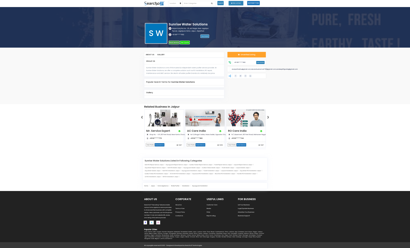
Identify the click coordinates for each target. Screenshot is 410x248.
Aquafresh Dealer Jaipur (153, 171)
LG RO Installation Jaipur (153, 177)
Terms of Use (179, 208)
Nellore (199, 235)
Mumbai (164, 232)
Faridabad (241, 232)
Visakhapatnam (219, 232)
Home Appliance (163, 186)
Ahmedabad (184, 232)
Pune (145, 232)
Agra (236, 232)
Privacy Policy (180, 212)
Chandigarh (234, 233)
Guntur (212, 235)
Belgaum (157, 238)
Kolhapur (229, 237)
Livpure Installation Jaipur (229, 171)
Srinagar (165, 233)
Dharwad (235, 235)
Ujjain (146, 237)
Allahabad (185, 233)
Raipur (225, 233)
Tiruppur (177, 237)
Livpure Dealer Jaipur (243, 168)
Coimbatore (212, 233)
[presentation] (142, 117)
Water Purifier (175, 186)
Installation (185, 186)
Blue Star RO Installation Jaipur (225, 174)
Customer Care (212, 205)
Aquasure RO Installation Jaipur (202, 174)
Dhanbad (179, 233)
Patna (226, 232)
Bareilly (172, 237)
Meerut (151, 233)
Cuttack (189, 235)
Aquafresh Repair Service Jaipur (155, 168)
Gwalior (200, 233)
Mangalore (147, 238)
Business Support (244, 216)
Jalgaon (182, 237)
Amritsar (261, 233)
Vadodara (147, 235)
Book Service (174, 42)
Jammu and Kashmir (166, 238)
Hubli (230, 235)
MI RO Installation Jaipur (171, 177)
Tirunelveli (158, 237)
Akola (233, 237)
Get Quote (185, 42)
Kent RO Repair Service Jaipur (154, 165)
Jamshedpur (252, 235)
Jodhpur (260, 232)
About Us (150, 54)
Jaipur (153, 186)
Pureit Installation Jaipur (212, 171)
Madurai (246, 233)
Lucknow (199, 232)
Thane (208, 232)
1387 (180, 145)
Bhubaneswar (165, 235)
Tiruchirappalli (165, 237)
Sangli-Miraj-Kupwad (254, 237)
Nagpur (255, 232)
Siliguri (226, 235)
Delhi (154, 232)
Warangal (245, 235)
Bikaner (187, 237)
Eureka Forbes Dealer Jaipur (211, 168)
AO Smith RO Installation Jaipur (180, 174)
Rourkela (218, 237)
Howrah (191, 233)
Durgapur (212, 237)
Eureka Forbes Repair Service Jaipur (201, 165)
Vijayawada (219, 233)
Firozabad (259, 235)
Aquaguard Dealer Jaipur (191, 168)
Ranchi (196, 233)
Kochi (201, 237)
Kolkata (190, 232)
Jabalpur (205, 233)
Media (209, 208)
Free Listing (236, 3)
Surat (246, 232)
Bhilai (197, 237)
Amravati (192, 237)
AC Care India (196, 131)
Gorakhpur (177, 235)
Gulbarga (238, 237)
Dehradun (183, 235)
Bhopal (213, 232)
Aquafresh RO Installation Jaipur (250, 171)
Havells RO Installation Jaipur (246, 174)
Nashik (146, 233)
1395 (221, 145)
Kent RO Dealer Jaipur (175, 168)
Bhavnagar (206, 237)
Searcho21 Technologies (193, 245)
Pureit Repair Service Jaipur (223, 165)
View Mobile (204, 36)
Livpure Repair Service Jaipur (243, 165)
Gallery (161, 54)
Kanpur (250, 232)
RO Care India (237, 131)
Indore (204, 232)
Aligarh (153, 235)
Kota (229, 233)
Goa (223, 235)
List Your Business (244, 205)
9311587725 (253, 3)
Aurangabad (172, 233)
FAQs (208, 212)
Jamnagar (245, 237)
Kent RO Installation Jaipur (171, 171)
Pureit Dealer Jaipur (228, 168)
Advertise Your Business (246, 212)
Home (146, 186)
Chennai (150, 232)
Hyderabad (177, 232)
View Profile (150, 145)
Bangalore (170, 232)
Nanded (224, 237)
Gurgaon (159, 232)
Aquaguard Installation (200, 186)
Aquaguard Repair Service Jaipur (177, 165)
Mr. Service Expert (158, 131)
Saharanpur (217, 235)
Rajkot (155, 233)
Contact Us (179, 216)
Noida (171, 235)
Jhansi (207, 235)
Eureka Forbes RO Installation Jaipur (156, 174)
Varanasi (160, 233)
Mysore (251, 233)
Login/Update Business (246, 208)
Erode (152, 238)
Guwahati (241, 233)
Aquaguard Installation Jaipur (192, 171)
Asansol (194, 235)
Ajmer (203, 235)
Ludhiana (231, 232)
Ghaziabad (151, 237)
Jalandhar (158, 235)
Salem (240, 235)
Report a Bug (211, 216)
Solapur (256, 233)
